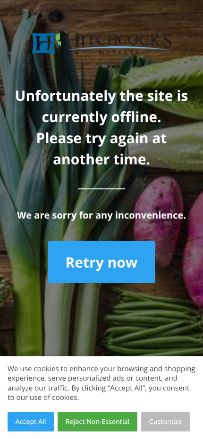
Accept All (31, 421)
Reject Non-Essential (97, 421)
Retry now (101, 262)
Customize (165, 421)
